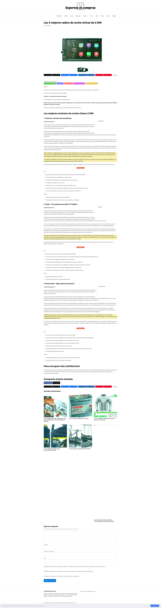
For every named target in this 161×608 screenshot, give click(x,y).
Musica (102, 15)
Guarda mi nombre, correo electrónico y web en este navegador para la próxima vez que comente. (75, 566)
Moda (71, 15)
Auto (97, 15)
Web (45, 558)
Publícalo (57, 382)
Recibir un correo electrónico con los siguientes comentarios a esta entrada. (69, 571)
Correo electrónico (49, 551)
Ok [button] (154, 605)
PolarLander (50, 284)
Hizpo (47, 204)
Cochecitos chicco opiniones (91, 83)
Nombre (46, 544)
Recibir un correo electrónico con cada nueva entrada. (61, 576)
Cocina (84, 15)
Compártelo (49, 382)
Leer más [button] (42, 605)
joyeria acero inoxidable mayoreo (88, 591)
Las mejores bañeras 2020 (79, 83)
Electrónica (78, 15)
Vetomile (48, 118)
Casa (91, 15)
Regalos (114, 15)
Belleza (66, 15)
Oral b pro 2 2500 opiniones (49, 83)
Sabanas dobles (60, 83)
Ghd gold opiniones (68, 83)
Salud (107, 15)
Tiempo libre (59, 15)
